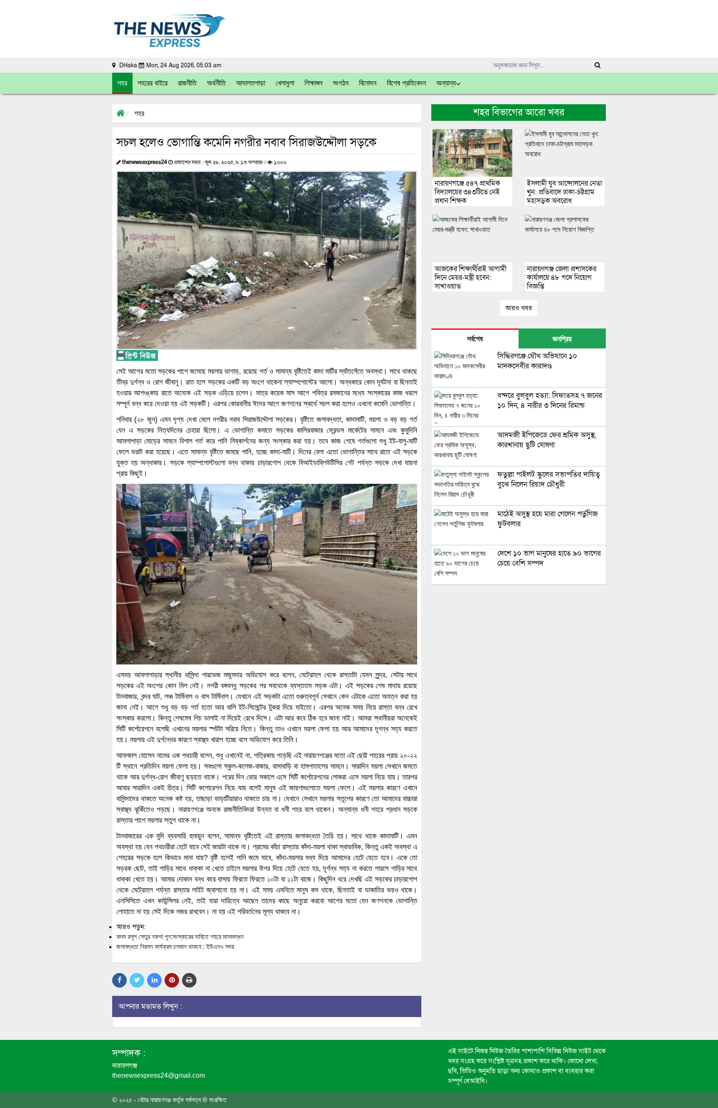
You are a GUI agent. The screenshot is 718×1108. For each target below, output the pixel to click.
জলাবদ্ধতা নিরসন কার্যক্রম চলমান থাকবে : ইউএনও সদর (175, 946)
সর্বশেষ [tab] (475, 339)
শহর (139, 113)
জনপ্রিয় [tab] (562, 339)
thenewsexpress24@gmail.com (158, 1075)
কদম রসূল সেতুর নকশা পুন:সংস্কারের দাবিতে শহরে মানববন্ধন (179, 936)
